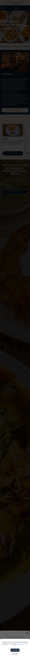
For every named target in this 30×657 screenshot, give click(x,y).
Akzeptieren (15, 650)
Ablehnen (15, 654)
